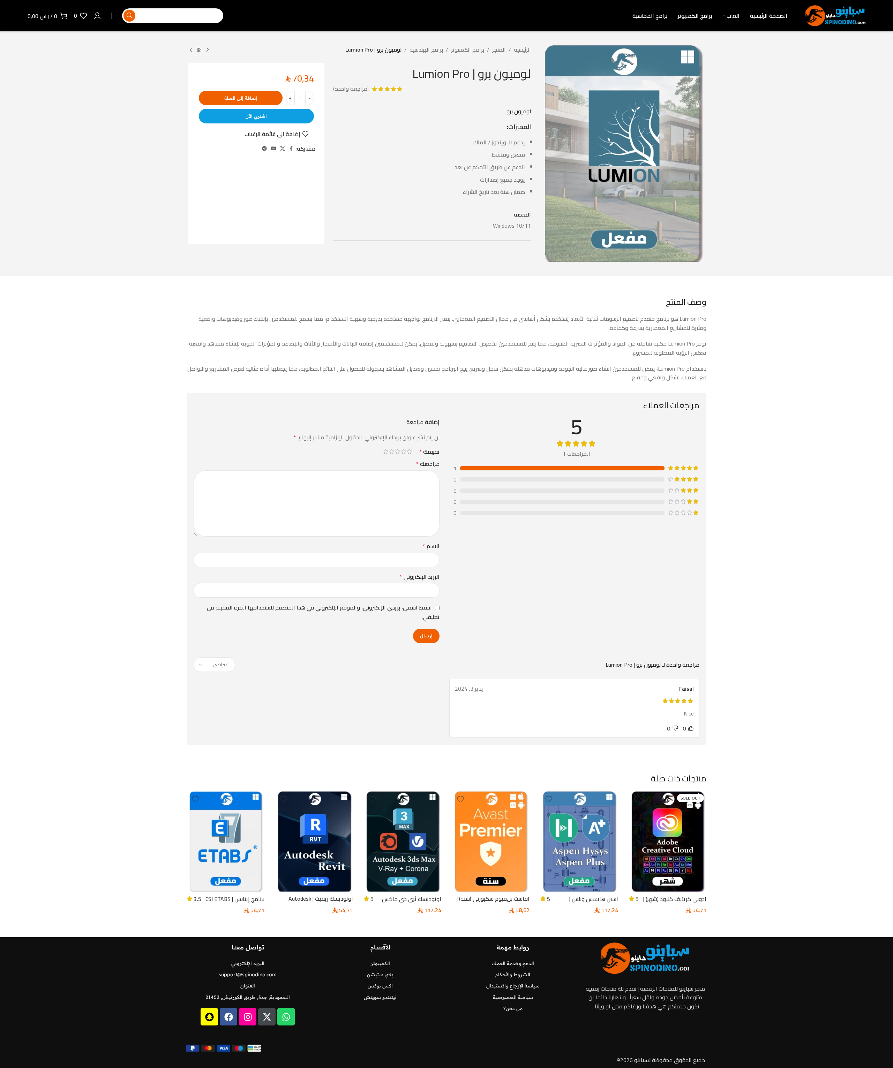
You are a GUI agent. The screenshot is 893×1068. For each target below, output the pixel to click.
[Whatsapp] (286, 1016)
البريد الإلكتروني (420, 577)
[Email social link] (273, 148)
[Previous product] (207, 50)
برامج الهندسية (426, 49)
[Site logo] (835, 15)
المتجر (499, 49)
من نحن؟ (513, 1008)
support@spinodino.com (248, 974)
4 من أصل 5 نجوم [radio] (392, 451)
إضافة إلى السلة (240, 98)
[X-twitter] (267, 1016)
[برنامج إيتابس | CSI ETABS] (225, 841)
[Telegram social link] (264, 148)
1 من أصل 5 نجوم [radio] (409, 451)
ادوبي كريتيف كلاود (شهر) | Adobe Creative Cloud (674, 903)
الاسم (431, 546)
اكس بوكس (380, 986)
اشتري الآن (256, 116)
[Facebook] (228, 1016)
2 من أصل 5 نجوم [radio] (403, 451)
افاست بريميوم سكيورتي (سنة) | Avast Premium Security (493, 902)
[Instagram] (247, 1016)
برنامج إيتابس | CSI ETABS (234, 899)
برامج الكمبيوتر (467, 49)
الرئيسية (522, 49)
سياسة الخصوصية (513, 997)
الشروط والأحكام (512, 974)
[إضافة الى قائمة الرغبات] (637, 799)
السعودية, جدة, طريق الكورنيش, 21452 (247, 997)
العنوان (247, 986)
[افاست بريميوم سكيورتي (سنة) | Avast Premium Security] (491, 841)
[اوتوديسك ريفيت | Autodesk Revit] (314, 841)
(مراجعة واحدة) (351, 89)
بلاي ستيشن (380, 974)
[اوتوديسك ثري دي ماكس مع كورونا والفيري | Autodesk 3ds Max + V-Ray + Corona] (402, 841)
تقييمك (429, 451)
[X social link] (282, 148)
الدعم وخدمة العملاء (513, 963)
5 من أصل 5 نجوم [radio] (386, 451)
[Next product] (191, 50)
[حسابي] (97, 16)
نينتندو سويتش (380, 997)
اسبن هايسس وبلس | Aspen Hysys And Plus (591, 903)
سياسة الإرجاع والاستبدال (513, 986)
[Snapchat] (209, 1016)
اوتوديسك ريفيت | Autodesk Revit (320, 902)
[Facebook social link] (291, 148)
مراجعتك (428, 464)
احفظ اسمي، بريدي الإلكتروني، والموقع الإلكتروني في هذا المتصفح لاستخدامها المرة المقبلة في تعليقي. (323, 612)
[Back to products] (199, 50)
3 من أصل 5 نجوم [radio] (397, 451)
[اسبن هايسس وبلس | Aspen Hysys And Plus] (579, 841)
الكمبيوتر (380, 963)
